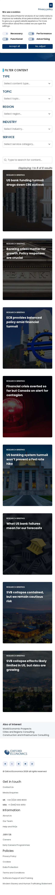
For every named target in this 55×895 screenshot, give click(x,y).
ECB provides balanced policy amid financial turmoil (24, 322)
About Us (7, 815)
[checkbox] (5, 33)
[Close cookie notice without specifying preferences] (51, 5)
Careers (7, 839)
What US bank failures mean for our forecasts (24, 526)
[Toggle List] (49, 83)
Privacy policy (45, 9)
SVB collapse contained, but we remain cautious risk (25, 596)
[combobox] (25, 83)
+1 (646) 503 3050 (17, 804)
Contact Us (8, 787)
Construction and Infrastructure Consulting (26, 735)
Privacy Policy (9, 856)
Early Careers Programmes (16, 845)
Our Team (8, 821)
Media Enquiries (10, 792)
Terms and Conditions (14, 872)
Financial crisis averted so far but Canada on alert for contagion (27, 390)
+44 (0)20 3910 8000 (17, 800)
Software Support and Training (18, 878)
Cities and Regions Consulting (18, 731)
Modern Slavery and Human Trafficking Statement (27, 883)
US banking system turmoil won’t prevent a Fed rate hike (27, 459)
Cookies (7, 861)
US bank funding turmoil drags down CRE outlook (25, 182)
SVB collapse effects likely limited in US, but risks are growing (26, 665)
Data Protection (10, 867)
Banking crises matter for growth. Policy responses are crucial (26, 253)
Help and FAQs (10, 826)
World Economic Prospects (17, 728)
